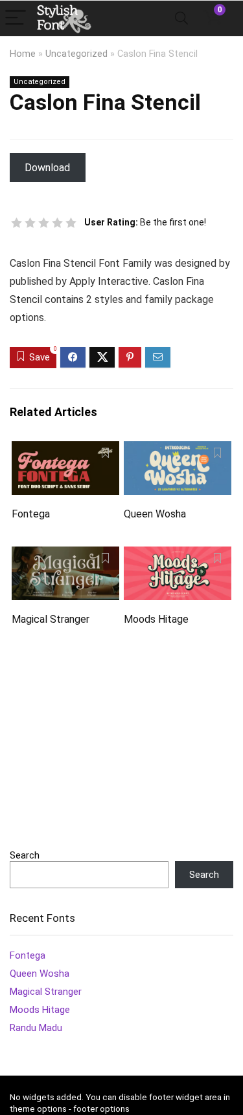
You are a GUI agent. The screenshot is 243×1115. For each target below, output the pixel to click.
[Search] (181, 18)
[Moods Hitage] (177, 555)
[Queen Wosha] (177, 450)
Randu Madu (36, 1028)
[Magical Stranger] (65, 555)
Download (47, 168)
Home (23, 53)
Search (25, 855)
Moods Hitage (156, 619)
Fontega (31, 514)
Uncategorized (76, 53)
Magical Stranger (50, 619)
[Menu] (15, 18)
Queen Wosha (155, 514)
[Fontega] (65, 450)
